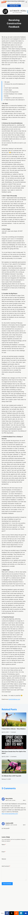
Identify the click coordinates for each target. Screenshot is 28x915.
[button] (14, 3)
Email (3, 851)
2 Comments (13, 756)
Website (4, 859)
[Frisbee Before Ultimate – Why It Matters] (14, 719)
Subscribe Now (14, 6)
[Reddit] (16, 913)
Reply (24, 800)
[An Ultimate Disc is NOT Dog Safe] (14, 767)
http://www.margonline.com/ (10, 813)
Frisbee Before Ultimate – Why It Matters (14, 729)
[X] (11, 913)
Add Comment (6, 866)
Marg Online (9, 798)
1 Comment (13, 732)
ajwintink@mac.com (14, 699)
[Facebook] (7, 913)
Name (4, 844)
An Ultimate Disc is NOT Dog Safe (11, 776)
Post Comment (7, 883)
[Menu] (25, 11)
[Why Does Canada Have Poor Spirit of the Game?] (14, 742)
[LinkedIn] (21, 913)
